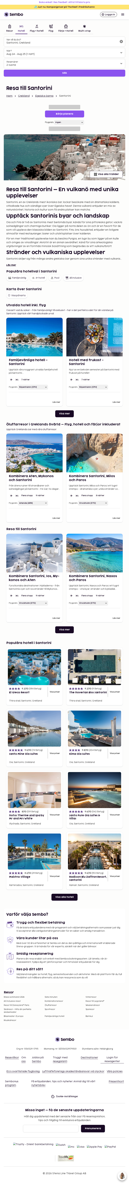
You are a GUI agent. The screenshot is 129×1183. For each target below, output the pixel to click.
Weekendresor (93, 1005)
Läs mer (11, 265)
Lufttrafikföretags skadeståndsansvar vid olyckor (73, 1071)
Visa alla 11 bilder (108, 174)
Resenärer (12, 62)
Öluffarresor (51, 1005)
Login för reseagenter (112, 1059)
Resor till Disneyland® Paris (16, 1005)
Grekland (23, 95)
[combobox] (62, 42)
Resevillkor (12, 1057)
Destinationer (89, 1057)
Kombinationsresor (54, 1001)
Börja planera (64, 114)
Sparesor (90, 1009)
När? (9, 51)
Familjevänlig (19, 278)
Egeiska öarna (44, 95)
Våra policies (115, 1071)
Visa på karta (18, 295)
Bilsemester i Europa (13, 1016)
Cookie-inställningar (67, 1096)
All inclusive (76, 278)
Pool (56, 278)
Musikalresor (10, 1020)
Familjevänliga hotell (54, 1016)
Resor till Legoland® (95, 1001)
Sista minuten (51, 997)
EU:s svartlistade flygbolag (23, 1071)
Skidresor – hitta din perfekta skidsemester (17, 1010)
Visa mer (64, 414)
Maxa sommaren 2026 (14, 997)
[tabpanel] (64, 57)
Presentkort (116, 1081)
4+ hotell (40, 278)
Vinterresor (91, 997)
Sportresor (50, 1009)
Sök (64, 73)
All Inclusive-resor (12, 1001)
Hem (9, 95)
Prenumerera (93, 1129)
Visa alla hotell (64, 897)
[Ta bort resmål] (121, 41)
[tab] (9, 28)
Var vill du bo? (13, 39)
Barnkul (89, 1016)
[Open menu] (122, 14)
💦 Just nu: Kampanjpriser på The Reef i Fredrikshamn (64, 7)
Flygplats (49, 122)
